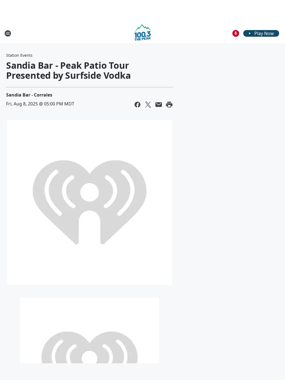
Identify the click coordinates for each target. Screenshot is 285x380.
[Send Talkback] (235, 33)
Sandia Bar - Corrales (29, 95)
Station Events (19, 55)
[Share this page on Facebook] (137, 104)
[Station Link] (142, 33)
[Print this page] (169, 104)
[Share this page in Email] (159, 104)
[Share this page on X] (148, 104)
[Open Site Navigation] (7, 33)
